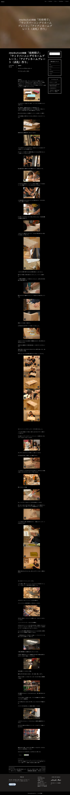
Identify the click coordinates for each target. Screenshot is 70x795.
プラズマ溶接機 (22, 761)
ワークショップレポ (36, 761)
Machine (50, 1)
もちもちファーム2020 (53, 82)
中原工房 (2, 1)
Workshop (61, 1)
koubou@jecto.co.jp (43, 785)
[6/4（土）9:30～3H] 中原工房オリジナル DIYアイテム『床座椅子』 (17, 769)
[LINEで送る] (26, 755)
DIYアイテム (23, 760)
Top (45, 1)
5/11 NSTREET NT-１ (53, 88)
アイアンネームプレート (29, 760)
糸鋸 (31, 762)
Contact (67, 1)
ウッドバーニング (36, 760)
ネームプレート (41, 760)
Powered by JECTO (32, 793)
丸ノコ (20, 762)
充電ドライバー (23, 762)
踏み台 (33, 762)
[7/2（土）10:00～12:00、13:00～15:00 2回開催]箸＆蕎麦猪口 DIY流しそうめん (36, 769)
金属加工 (35, 762)
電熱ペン (39, 762)
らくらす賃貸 (40, 793)
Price (55, 1)
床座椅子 (28, 762)
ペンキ (27, 761)
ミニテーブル (30, 761)
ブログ (22, 758)
